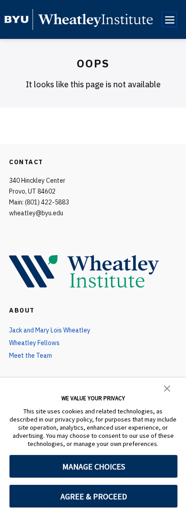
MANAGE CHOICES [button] (93, 466)
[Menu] (169, 19)
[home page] (16, 19)
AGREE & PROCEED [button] (93, 496)
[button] (167, 387)
